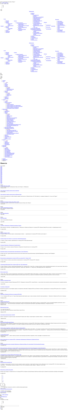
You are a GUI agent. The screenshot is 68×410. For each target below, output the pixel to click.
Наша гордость (10, 25)
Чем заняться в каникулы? (36, 29)
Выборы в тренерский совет (5, 280)
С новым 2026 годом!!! (4, 334)
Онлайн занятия (36, 32)
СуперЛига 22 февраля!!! (5, 286)
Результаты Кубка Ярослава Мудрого (7, 322)
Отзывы (7, 21)
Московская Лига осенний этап (6, 362)
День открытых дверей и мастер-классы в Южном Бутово (10, 194)
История (7, 20)
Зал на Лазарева (60, 22)
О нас (5, 50)
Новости (32, 13)
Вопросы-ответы (34, 39)
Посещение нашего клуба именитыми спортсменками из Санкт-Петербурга (14, 251)
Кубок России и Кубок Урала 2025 (6, 369)
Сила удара (35, 27)
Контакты (57, 19)
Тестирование (48, 28)
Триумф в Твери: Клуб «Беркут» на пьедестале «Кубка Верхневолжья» (13, 238)
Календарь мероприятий (35, 28)
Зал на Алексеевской (61, 31)
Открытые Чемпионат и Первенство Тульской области (10, 245)
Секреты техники (36, 22)
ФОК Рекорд (59, 21)
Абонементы (48, 25)
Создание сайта (3, 391)
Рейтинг (32, 36)
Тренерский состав (10, 24)
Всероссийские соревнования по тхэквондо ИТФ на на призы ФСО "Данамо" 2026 (15, 258)
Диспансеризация (34, 69)
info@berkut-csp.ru (3, 396)
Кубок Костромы (3, 218)
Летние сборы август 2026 (5, 185)
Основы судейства (36, 19)
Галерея (7, 27)
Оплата (7, 30)
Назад (7, 82)
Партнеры (7, 32)
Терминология (36, 15)
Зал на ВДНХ (59, 30)
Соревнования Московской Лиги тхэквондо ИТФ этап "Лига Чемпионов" (13, 264)
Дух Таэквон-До (36, 21)
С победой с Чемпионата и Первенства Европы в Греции (10, 225)
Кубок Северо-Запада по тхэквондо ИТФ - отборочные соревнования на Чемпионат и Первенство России (19, 339)
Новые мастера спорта (4, 307)
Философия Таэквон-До (37, 20)
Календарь (53, 26)
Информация (31, 11)
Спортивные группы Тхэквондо (22, 30)
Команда (7, 22)
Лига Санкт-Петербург (4, 213)
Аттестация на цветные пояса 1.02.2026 (7, 314)
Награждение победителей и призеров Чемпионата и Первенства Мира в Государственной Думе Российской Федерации (22, 344)
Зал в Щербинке (60, 24)
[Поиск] (1, 10)
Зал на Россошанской (60, 29)
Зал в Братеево (60, 23)
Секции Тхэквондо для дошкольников (22, 24)
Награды (7, 26)
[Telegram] (3, 7)
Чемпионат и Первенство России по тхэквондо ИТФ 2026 (11, 294)
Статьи (32, 38)
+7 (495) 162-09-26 (4, 2)
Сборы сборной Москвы (4, 301)
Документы (33, 68)
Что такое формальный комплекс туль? (37, 24)
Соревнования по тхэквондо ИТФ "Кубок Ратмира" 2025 (10, 354)
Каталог (45, 22)
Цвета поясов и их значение (38, 48)
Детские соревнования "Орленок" (6, 207)
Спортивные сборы (36, 35)
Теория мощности (36, 18)
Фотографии (10, 28)
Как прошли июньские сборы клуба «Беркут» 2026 (9, 201)
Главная (2, 26)
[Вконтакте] (3, 5)
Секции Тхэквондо (19, 22)
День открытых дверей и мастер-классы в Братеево (9, 190)
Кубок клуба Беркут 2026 (5, 232)
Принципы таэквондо (37, 17)
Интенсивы (48, 58)
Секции (15, 20)
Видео (9, 29)
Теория (32, 14)
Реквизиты (8, 31)
